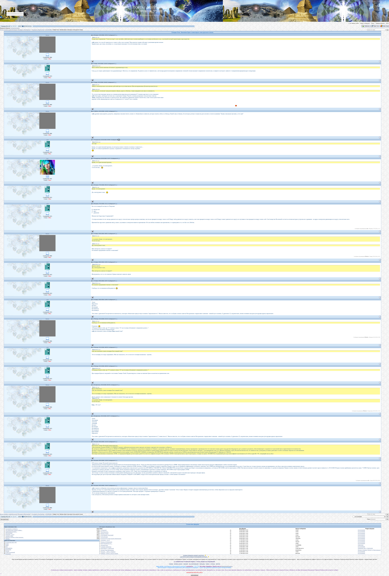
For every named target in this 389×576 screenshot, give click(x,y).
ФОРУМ (218, 564)
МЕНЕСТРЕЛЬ (104, 533)
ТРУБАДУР (104, 530)
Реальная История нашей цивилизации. (111, 538)
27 (21, 26)
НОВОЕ (171, 564)
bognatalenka (8, 548)
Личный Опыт (104, 545)
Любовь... (7, 538)
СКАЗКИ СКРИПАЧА (106, 547)
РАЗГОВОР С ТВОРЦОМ (107, 548)
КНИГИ (207, 564)
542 (115, 63)
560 (116, 485)
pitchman (297, 553)
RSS (387, 23)
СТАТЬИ (212, 564)
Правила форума (380, 23)
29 (24, 26)
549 (116, 233)
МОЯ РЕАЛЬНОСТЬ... (106, 543)
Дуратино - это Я (9, 534)
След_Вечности (299, 548)
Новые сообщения (365, 23)
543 (115, 82)
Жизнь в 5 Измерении (106, 542)
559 (116, 460)
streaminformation (15, 28)
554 (116, 347)
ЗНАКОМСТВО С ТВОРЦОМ (365, 548)
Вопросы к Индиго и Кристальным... (14, 537)
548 (116, 203)
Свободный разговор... (11, 531)
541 (116, 35)
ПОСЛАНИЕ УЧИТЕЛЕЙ (107, 535)
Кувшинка (8, 553)
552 (116, 299)
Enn (47, 158)
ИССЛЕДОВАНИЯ (194, 564)
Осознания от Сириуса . (11, 528)
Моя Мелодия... (105, 532)
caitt (47, 63)
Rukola (47, 35)
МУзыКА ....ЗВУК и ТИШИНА (108, 551)
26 (19, 26)
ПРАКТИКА (360, 545)
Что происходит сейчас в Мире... (13, 530)
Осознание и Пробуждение (38, 29)
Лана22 (297, 541)
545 (119, 139)
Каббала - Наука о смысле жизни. (109, 553)
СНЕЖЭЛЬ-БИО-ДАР (11, 542)
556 (119, 384)
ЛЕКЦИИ (185, 564)
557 (119, 416)
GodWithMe (298, 545)
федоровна (298, 550)
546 (119, 158)
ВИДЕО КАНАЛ (178, 564)
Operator (297, 536)
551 (116, 280)
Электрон (297, 538)
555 (116, 366)
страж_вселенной (10, 552)
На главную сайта (354, 23)
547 (116, 185)
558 (116, 441)
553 (116, 318)
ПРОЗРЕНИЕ (8, 533)
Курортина (8, 549)
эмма (7, 545)
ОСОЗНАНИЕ (48, 29)
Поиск (372, 23)
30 (26, 26)
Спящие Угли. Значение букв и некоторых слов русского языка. (68, 29)
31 (28, 26)
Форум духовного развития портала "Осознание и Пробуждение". (15, 29)
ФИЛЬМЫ (202, 564)
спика (296, 530)
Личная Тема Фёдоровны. (107, 550)
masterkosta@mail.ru (226, 566)
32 (30, 26)
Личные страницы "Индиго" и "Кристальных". (369, 550)
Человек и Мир (9, 536)
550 (116, 262)
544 (116, 111)
